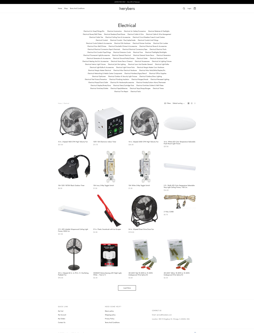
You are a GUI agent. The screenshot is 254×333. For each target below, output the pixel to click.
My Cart (60, 311)
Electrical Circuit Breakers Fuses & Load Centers (149, 37)
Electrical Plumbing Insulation (119, 79)
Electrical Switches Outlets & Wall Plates (149, 85)
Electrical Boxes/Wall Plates (92, 34)
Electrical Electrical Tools (158, 49)
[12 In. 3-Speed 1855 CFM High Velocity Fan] (74, 123)
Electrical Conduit (102, 40)
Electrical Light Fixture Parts (125, 67)
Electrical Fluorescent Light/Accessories (96, 55)
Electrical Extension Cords (122, 52)
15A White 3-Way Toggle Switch (139, 185)
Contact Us (61, 322)
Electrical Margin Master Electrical (99, 70)
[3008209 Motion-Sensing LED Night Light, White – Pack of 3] (109, 254)
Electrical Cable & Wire (136, 34)
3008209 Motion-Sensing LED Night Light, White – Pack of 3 (107, 274)
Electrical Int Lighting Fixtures (161, 61)
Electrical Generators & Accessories (99, 58)
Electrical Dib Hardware (122, 43)
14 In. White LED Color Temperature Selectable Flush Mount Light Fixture (179, 143)
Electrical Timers (158, 88)
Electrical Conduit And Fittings (148, 40)
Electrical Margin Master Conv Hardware (150, 67)
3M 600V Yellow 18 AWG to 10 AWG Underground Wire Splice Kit (177, 274)
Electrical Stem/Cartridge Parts (123, 85)
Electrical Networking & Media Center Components (105, 73)
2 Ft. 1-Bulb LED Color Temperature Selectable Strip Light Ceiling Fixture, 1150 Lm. (179, 186)
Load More (127, 288)
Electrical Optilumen (99, 76)
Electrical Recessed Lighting (160, 79)
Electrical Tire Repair (121, 91)
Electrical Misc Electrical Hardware (125, 70)
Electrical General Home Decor (143, 55)
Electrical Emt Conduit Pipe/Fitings (99, 52)
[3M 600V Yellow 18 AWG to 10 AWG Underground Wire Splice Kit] (180, 254)
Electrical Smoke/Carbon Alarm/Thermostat (151, 82)
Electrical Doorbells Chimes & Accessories (123, 46)
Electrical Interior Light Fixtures (95, 64)
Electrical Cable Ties (96, 37)
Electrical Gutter (142, 58)
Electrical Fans (138, 52)
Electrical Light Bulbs (162, 64)
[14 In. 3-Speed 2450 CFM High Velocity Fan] (144, 123)
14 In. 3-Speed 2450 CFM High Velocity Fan (143, 142)
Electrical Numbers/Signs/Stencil (136, 73)
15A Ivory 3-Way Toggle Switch (103, 185)
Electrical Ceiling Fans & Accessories (117, 37)
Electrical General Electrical (121, 55)
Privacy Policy (109, 319)
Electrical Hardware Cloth (158, 58)
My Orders (61, 319)
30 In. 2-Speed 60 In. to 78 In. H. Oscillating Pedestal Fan (73, 274)
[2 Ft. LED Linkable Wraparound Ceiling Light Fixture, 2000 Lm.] (74, 211)
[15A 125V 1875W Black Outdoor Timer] (74, 167)
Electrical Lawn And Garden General (140, 64)
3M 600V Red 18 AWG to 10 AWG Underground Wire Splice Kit (140, 274)
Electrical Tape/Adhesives (119, 88)
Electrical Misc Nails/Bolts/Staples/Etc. (152, 70)
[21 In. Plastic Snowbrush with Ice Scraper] (109, 211)
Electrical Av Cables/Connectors (135, 31)
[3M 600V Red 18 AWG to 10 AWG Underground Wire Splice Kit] (144, 254)
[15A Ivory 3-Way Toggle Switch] (109, 167)
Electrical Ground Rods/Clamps (123, 58)
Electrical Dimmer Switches (142, 43)
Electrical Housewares (142, 61)
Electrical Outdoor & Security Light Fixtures (122, 76)
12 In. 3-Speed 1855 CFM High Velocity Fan (73, 142)
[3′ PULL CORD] (180, 202)
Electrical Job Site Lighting (117, 64)
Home (60, 8)
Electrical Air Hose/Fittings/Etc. (94, 31)
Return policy (109, 311)
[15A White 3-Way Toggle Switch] (144, 167)
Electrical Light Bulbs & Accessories (102, 67)
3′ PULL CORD (169, 212)
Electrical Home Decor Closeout (121, 61)
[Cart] (195, 8)
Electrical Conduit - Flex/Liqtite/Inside (122, 40)
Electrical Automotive (114, 31)
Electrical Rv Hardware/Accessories (122, 82)
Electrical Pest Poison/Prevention (96, 79)
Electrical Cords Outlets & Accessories (99, 43)
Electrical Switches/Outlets (99, 88)
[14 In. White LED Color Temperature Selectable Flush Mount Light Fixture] (180, 123)
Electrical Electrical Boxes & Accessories (153, 46)
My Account (62, 315)
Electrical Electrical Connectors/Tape (135, 49)
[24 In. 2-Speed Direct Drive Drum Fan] (144, 211)
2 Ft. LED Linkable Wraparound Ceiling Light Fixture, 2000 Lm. (73, 230)
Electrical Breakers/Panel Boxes (114, 34)
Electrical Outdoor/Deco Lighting (151, 76)
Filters (169, 103)
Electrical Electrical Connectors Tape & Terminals (104, 49)
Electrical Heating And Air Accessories (95, 61)
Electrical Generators (164, 55)
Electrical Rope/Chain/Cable (98, 82)
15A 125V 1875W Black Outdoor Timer (71, 185)
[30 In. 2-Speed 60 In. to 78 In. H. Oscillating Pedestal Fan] (74, 254)
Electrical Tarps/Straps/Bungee (140, 88)
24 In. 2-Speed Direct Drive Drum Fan (141, 229)
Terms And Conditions (77, 8)
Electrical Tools (136, 91)
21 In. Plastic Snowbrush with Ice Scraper (107, 229)
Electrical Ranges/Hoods (140, 79)
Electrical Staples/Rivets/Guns (101, 85)
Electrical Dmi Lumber (160, 43)
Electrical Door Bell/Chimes (97, 46)
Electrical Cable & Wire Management (158, 34)
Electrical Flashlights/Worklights (156, 52)
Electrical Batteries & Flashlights (158, 31)
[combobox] (179, 103)
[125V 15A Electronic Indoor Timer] (109, 123)
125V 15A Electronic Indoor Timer (104, 142)
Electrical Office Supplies (157, 73)
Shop (66, 8)
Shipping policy (110, 315)
